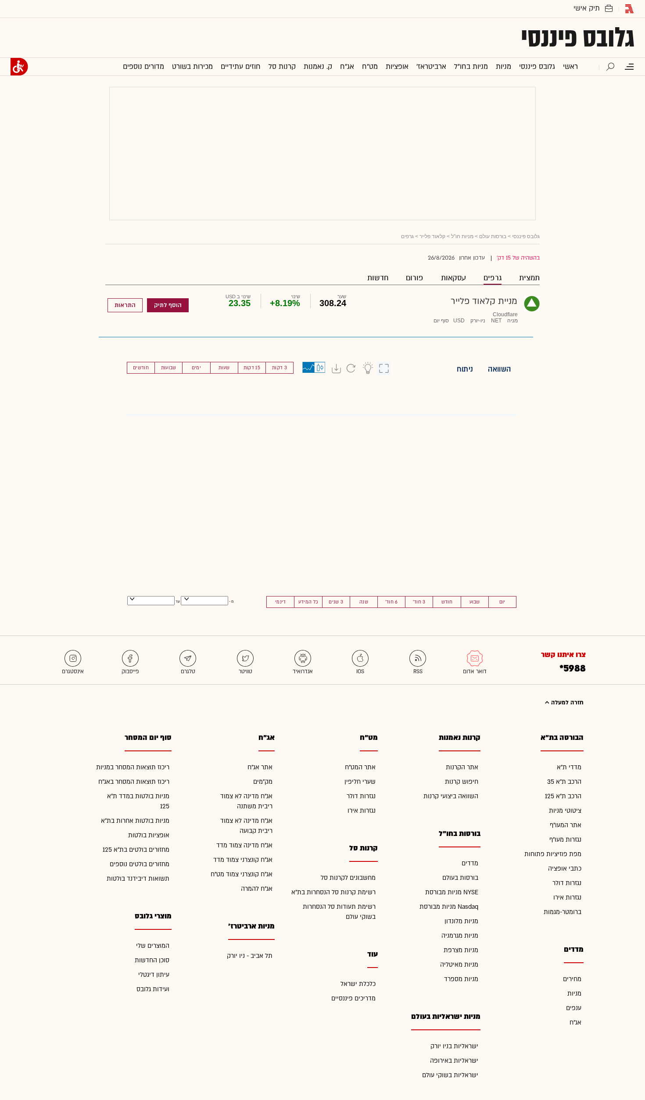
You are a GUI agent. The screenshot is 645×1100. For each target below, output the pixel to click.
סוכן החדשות (152, 960)
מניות (574, 993)
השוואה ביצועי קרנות (450, 796)
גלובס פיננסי (577, 38)
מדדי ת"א (569, 767)
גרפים (493, 277)
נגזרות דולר (566, 883)
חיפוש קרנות (461, 782)
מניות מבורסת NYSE (451, 892)
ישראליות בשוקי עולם (450, 1075)
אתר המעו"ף (565, 825)
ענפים (573, 1008)
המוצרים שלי (152, 946)
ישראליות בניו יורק (454, 1046)
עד (177, 601)
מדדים (470, 863)
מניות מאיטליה (459, 965)
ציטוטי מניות (565, 811)
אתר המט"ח (360, 767)
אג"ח (575, 1022)
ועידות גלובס (152, 989)
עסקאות (453, 277)
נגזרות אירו (567, 897)
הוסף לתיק (168, 305)
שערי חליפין (360, 782)
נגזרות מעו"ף (565, 840)
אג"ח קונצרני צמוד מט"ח (241, 874)
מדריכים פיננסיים (353, 998)
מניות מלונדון (461, 921)
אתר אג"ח (259, 767)
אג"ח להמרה (256, 889)
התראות (125, 305)
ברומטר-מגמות (562, 912)
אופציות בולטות (148, 835)
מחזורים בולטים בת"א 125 (136, 850)
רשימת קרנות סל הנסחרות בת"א (333, 892)
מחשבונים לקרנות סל (348, 878)
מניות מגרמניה (459, 936)
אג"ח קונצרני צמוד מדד (242, 860)
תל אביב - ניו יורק (249, 956)
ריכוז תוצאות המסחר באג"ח (133, 782)
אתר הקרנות (462, 767)
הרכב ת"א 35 (564, 782)
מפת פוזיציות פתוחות (552, 854)
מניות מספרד (461, 979)
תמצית (529, 277)
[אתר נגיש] (19, 66)
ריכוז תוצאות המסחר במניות (132, 767)
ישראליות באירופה (454, 1061)
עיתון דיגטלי (153, 975)
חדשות (377, 277)
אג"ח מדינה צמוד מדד (244, 845)
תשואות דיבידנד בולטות (138, 879)
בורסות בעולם (460, 878)
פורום (414, 277)
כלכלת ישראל (358, 984)
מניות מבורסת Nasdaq (448, 907)
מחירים (572, 979)
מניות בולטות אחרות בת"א (135, 821)
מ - (231, 601)
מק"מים (262, 782)
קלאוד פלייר (432, 236)
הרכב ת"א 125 (563, 796)
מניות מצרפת (461, 950)
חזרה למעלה (566, 703)
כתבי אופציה (564, 868)
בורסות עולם (492, 236)
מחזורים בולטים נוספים (139, 864)
